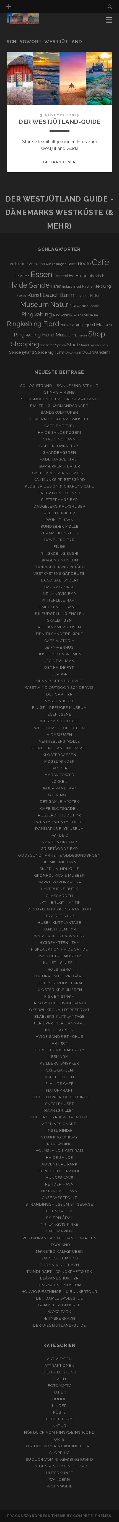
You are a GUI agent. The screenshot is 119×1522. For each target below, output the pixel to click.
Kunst (34, 295)
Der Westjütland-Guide (60, 121)
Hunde (59, 1399)
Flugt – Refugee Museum (59, 708)
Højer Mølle (59, 795)
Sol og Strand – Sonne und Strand (59, 386)
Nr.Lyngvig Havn (59, 1191)
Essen (41, 274)
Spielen (60, 345)
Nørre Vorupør (59, 842)
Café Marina (59, 1231)
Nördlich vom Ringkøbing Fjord (59, 1432)
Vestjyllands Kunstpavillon (59, 909)
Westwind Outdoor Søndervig (59, 687)
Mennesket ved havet (59, 681)
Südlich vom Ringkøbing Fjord (59, 1459)
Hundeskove (59, 1178)
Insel (77, 286)
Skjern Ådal (59, 1218)
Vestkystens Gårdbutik (59, 573)
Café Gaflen (59, 1070)
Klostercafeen (59, 755)
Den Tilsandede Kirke (59, 634)
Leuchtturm (58, 295)
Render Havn (59, 1184)
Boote (84, 263)
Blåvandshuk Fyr (59, 1278)
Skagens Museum (59, 560)
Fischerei (60, 276)
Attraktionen (60, 1365)
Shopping (25, 344)
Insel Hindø (59, 1130)
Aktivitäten (59, 1359)
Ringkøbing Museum (59, 1285)
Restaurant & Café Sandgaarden (59, 1238)
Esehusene (59, 714)
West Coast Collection (59, 728)
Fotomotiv (59, 1385)
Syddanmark (99, 345)
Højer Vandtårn (60, 788)
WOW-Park (59, 1312)
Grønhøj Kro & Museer (59, 875)
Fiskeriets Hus (60, 916)
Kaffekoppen (59, 1030)
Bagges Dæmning (59, 1258)
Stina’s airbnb (59, 392)
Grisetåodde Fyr (59, 849)
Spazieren (47, 345)
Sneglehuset (59, 1104)
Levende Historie (89, 296)
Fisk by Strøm (59, 996)
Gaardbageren (59, 452)
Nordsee (77, 305)
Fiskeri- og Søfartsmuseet (59, 419)
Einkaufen (22, 276)
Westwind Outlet (59, 721)
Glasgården (59, 896)
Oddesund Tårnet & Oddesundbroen (59, 855)
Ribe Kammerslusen (59, 627)
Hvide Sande (29, 285)
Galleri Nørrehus (60, 446)
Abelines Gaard (59, 1124)
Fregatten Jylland (59, 493)
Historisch (96, 276)
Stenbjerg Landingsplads (60, 748)
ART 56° (59, 1043)
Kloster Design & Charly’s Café (59, 486)
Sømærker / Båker (59, 466)
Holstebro (59, 969)
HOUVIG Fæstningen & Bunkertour (59, 1292)
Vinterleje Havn (59, 600)
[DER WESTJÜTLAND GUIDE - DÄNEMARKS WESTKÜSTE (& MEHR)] (23, 22)
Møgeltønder (59, 761)
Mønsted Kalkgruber (59, 1251)
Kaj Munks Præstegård (60, 480)
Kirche (87, 286)
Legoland (59, 1245)
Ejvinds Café (59, 1084)
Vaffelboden (59, 1077)
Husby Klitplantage (59, 922)
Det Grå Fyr (59, 694)
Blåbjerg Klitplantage (59, 1016)
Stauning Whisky (59, 1137)
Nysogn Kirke (59, 701)
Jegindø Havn (59, 661)
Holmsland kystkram (59, 1150)
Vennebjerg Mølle (59, 741)
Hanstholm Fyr (60, 929)
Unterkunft (73, 352)
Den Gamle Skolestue (59, 1298)
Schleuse (80, 335)
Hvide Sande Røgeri (59, 432)
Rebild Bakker (59, 513)
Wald (86, 352)
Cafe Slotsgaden (59, 808)
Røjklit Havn (59, 520)
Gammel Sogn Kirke (59, 1305)
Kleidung (102, 286)
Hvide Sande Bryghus (59, 1036)
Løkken (59, 781)
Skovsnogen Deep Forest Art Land (59, 399)
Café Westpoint (59, 1198)
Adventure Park (60, 1164)
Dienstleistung (60, 1372)
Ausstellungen (56, 264)
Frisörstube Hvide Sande (60, 1003)
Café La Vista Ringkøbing (59, 473)
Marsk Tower (59, 775)
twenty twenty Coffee (60, 822)
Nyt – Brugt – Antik (59, 902)
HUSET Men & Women (59, 654)
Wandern (101, 352)
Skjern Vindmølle (59, 869)
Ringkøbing (36, 314)
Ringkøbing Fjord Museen (86, 324)
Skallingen (59, 620)
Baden (72, 264)
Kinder (59, 1406)
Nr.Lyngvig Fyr (59, 594)
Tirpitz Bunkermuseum (59, 1050)
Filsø (59, 546)
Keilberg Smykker (59, 1063)
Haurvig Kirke (59, 587)
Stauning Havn (59, 439)
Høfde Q (59, 835)
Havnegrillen (59, 1110)
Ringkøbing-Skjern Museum (75, 315)
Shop (96, 334)
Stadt (72, 344)
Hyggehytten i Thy (60, 943)
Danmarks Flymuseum (59, 829)
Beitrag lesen (59, 162)
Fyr (72, 275)
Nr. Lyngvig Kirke (60, 1224)
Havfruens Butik (59, 889)
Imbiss (67, 286)
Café (100, 262)
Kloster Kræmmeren (59, 990)
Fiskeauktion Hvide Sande (59, 949)
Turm (59, 352)
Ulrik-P (59, 674)
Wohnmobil (59, 1486)
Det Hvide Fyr (59, 667)
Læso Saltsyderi (59, 580)
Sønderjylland (21, 352)
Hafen (81, 275)
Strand (84, 345)
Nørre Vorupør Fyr (59, 882)
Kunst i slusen (59, 963)
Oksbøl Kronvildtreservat (59, 1010)
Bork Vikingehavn (59, 1265)
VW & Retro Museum (59, 956)
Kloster (21, 295)
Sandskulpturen (60, 412)
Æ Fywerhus (59, 647)
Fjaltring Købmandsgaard (59, 406)
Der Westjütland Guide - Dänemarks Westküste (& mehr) (59, 212)
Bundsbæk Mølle (59, 526)
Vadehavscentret (59, 459)
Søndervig (44, 352)
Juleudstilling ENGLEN (59, 614)
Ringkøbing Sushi (60, 553)
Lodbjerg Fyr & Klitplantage (59, 1117)
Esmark (59, 1057)
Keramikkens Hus (59, 533)
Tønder (59, 768)
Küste (59, 1412)
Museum (34, 304)
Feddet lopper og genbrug (59, 1097)
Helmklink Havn (59, 862)
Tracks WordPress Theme (36, 1516)
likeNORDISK (59, 1211)
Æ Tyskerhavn (59, 1318)
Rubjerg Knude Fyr (59, 815)
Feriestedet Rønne (59, 1171)
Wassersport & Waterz (60, 936)
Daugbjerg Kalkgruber (59, 506)
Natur (59, 304)
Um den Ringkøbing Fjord (59, 1466)
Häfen (56, 286)
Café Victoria (59, 641)
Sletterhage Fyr (59, 500)
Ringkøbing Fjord (33, 324)
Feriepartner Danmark (59, 1023)
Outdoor (93, 305)
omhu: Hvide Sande (60, 607)
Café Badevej (59, 426)
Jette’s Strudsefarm (59, 983)
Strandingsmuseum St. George (59, 1204)
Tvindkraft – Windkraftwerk (59, 1271)
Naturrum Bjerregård (59, 976)
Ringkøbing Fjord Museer (43, 335)
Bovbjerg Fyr (59, 540)
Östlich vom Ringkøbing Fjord (59, 1446)
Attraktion (37, 264)
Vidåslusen (59, 735)
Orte (59, 1439)
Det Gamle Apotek (59, 801)
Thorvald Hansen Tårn (59, 567)
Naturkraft (59, 1090)
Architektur (19, 264)
